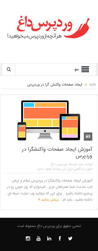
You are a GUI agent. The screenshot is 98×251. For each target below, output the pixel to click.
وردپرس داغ (59, 164)
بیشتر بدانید (49, 199)
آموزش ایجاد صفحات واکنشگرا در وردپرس (57, 152)
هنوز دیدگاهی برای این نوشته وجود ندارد (64, 168)
